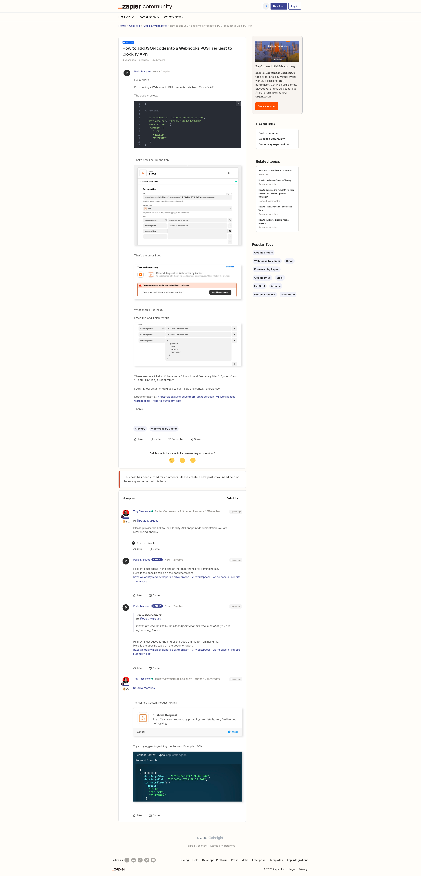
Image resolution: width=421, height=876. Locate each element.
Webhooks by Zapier (164, 428)
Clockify (140, 428)
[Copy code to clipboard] (238, 103)
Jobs (245, 860)
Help (195, 860)
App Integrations (297, 860)
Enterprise (259, 860)
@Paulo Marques (147, 520)
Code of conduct (269, 133)
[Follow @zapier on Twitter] (146, 860)
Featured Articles (268, 184)
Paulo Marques (142, 71)
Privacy (303, 869)
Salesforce (288, 294)
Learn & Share (147, 17)
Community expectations (274, 144)
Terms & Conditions (197, 845)
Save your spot (267, 106)
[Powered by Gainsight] (210, 838)
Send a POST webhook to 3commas (275, 170)
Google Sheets (263, 252)
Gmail (289, 261)
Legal (292, 869)
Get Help (124, 17)
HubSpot (259, 286)
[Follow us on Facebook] (126, 860)
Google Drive (262, 277)
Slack (280, 277)
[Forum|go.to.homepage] (146, 6)
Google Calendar (264, 294)
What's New (172, 17)
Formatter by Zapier (266, 269)
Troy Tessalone (142, 511)
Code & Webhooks (155, 25)
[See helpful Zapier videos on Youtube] (153, 860)
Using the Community (272, 138)
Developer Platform (214, 860)
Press (234, 860)
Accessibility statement (222, 845)
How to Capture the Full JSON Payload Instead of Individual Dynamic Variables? (276, 193)
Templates (276, 860)
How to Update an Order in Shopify (275, 180)
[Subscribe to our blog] (140, 860)
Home (122, 25)
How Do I (264, 174)
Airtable (276, 286)
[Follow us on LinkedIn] (133, 860)
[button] (279, 6)
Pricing (184, 860)
